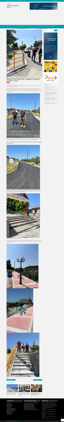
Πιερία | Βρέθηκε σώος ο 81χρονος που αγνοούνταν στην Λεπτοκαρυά (12, 393)
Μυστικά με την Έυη (53, 25)
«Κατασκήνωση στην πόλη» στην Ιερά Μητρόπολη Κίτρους (50, 87)
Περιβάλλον (23, 25)
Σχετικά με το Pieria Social (18, 0)
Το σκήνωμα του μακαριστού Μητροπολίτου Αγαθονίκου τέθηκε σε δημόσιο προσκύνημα (36, 394)
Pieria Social (14, 83)
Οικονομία (18, 25)
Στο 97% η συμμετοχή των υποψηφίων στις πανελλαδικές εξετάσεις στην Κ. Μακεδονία (24, 394)
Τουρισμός (31, 25)
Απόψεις (47, 25)
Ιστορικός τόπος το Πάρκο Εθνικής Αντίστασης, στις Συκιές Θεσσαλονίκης (50, 103)
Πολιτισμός (40, 25)
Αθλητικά (27, 25)
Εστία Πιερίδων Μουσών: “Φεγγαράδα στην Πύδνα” (51, 90)
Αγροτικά (35, 25)
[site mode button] (55, 27)
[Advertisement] (32, 17)
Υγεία (44, 25)
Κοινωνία (10, 25)
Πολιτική (14, 25)
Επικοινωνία (24, 0)
